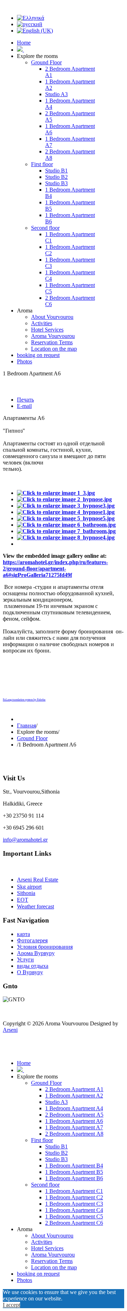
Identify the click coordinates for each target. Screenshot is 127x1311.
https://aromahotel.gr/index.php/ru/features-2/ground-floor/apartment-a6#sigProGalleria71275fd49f (55, 568)
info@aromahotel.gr (25, 840)
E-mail (24, 406)
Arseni (10, 1030)
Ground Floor (32, 738)
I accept (11, 1305)
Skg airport (29, 887)
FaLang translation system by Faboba (24, 699)
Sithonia (26, 893)
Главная (26, 725)
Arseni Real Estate (37, 880)
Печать (25, 400)
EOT (22, 900)
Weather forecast (35, 906)
